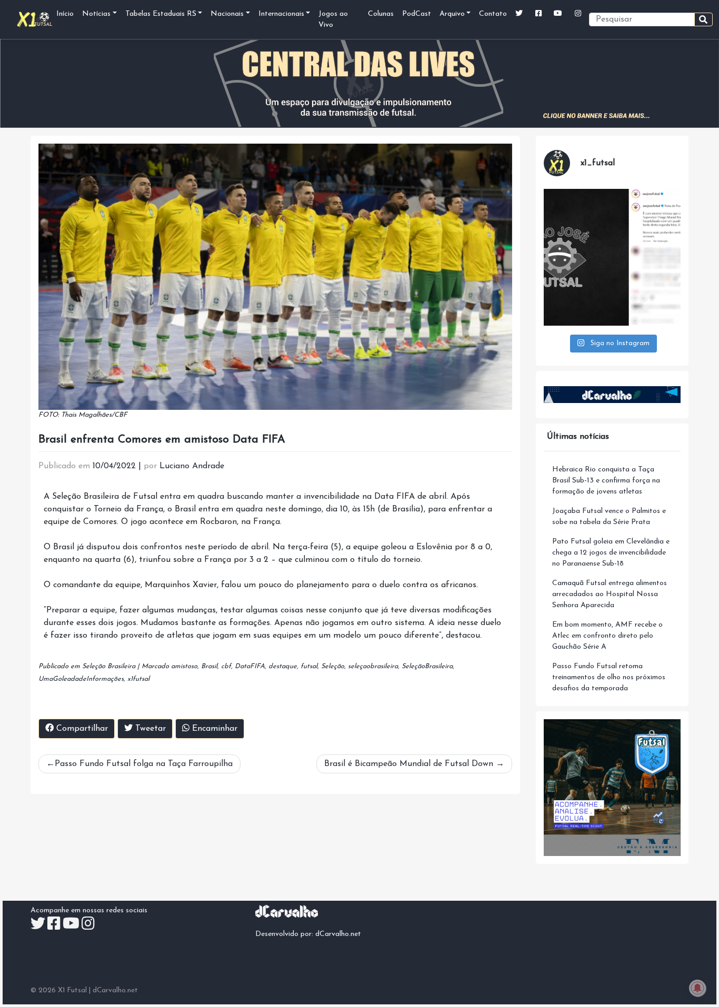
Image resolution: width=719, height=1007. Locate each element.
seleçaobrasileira (373, 666)
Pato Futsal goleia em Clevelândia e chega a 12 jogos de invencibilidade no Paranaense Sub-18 (611, 553)
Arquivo (452, 14)
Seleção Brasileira (108, 666)
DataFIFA (250, 666)
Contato (493, 14)
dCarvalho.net (338, 934)
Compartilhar (81, 728)
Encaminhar (213, 728)
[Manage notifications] (697, 988)
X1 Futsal (72, 990)
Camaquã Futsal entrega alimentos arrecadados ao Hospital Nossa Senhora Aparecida (609, 594)
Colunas (381, 14)
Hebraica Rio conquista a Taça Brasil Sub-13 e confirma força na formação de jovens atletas (606, 481)
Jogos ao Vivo (333, 19)
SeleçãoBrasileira (427, 666)
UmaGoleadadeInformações (81, 679)
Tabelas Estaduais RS (160, 14)
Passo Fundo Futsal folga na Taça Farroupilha (144, 764)
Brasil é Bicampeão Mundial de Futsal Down (408, 764)
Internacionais (281, 14)
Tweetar (149, 728)
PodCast (416, 14)
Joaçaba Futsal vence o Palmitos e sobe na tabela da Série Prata (609, 516)
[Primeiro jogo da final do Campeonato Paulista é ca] (612, 257)
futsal (309, 666)
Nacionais (227, 14)
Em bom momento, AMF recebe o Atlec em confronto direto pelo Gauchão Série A (607, 636)
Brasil (209, 666)
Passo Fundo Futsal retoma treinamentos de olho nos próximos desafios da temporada (608, 677)
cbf (226, 666)
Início (65, 14)
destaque (282, 666)
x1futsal (138, 679)
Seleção (332, 666)
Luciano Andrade (191, 466)
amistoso (184, 666)
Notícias (96, 14)
